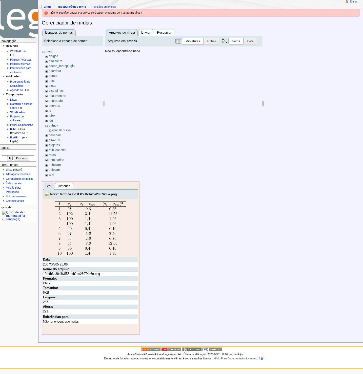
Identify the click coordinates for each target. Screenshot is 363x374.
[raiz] (49, 51)
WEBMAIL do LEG (18, 53)
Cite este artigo (15, 200)
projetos (54, 145)
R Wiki (14, 137)
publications (57, 150)
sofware (54, 170)
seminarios (56, 160)
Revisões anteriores (104, 6)
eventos (54, 106)
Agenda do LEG (19, 89)
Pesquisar (164, 32)
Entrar (353, 1)
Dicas (13, 99)
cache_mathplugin (62, 66)
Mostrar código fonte (72, 6)
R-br (13, 129)
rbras (52, 155)
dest (52, 81)
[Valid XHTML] (212, 349)
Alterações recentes (18, 174)
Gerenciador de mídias (19, 178)
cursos (53, 76)
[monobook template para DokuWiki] (171, 349)
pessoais (55, 135)
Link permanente (16, 196)
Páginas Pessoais (21, 59)
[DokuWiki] (192, 349)
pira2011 (54, 140)
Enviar (145, 32)
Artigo (48, 6)
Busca (5, 147)
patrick (53, 125)
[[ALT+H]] (19, 19)
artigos (53, 56)
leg (51, 120)
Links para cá (14, 169)
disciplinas (56, 90)
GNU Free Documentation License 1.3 (237, 358)
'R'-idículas (17, 112)
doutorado (56, 101)
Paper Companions (21, 124)
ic (50, 110)
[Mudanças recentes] (151, 349)
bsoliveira (55, 61)
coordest (55, 71)
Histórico (64, 186)
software (55, 165)
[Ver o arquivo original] (90, 228)
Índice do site (14, 183)
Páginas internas (20, 63)
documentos (57, 96)
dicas (52, 86)
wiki (51, 174)
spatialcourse (61, 130)
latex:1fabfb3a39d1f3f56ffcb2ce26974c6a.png (83, 194)
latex (52, 115)
